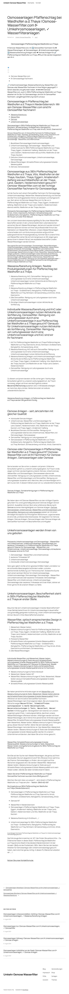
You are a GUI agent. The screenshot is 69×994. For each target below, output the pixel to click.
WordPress (25, 990)
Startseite (31, 3)
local (36, 37)
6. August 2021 (7, 919)
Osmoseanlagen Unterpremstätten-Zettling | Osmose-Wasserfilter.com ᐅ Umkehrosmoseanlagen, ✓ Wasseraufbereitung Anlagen (31, 915)
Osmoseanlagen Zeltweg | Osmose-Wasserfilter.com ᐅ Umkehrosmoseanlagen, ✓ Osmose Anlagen (33, 939)
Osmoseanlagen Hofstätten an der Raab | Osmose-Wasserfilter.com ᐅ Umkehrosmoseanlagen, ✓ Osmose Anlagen (30, 951)
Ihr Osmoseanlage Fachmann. (22, 78)
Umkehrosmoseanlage (19, 122)
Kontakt (38, 3)
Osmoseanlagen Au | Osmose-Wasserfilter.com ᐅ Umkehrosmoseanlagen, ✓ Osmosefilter (31, 927)
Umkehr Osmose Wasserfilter (14, 3)
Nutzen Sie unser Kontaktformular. (20, 860)
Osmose (14, 119)
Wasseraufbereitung (19, 114)
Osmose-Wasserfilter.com (20, 76)
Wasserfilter (15, 117)
